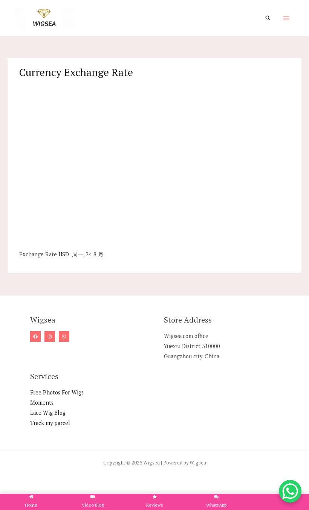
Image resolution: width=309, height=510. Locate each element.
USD (63, 254)
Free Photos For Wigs (57, 392)
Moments (42, 402)
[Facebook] (35, 336)
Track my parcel (50, 422)
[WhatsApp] (64, 336)
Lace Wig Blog (48, 412)
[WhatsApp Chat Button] (290, 491)
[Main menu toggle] (286, 18)
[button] (268, 18)
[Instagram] (49, 336)
